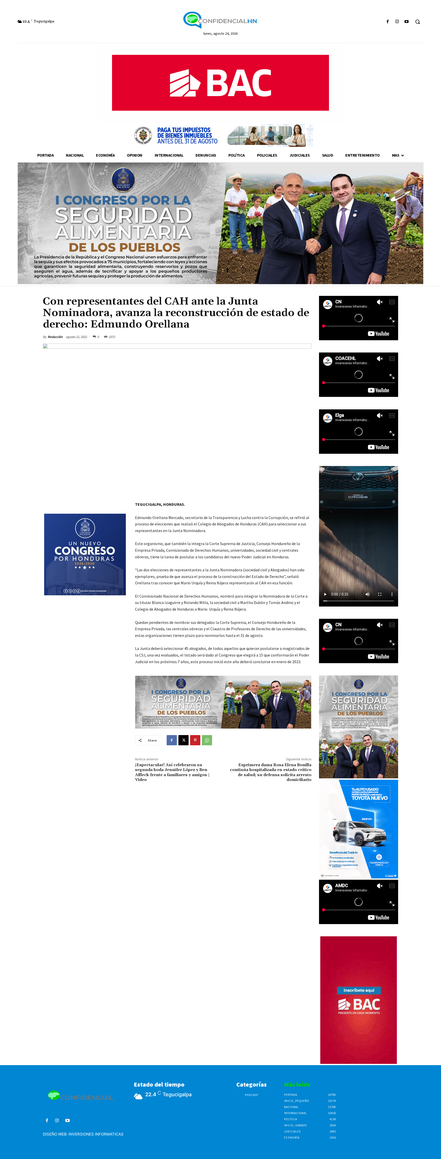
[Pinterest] (195, 740)
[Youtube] (406, 21)
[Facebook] (387, 21)
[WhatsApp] (207, 740)
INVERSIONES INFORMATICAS (96, 1134)
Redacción (55, 337)
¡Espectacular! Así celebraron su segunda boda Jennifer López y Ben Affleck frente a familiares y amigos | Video (172, 772)
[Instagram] (397, 21)
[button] (417, 22)
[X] (183, 740)
